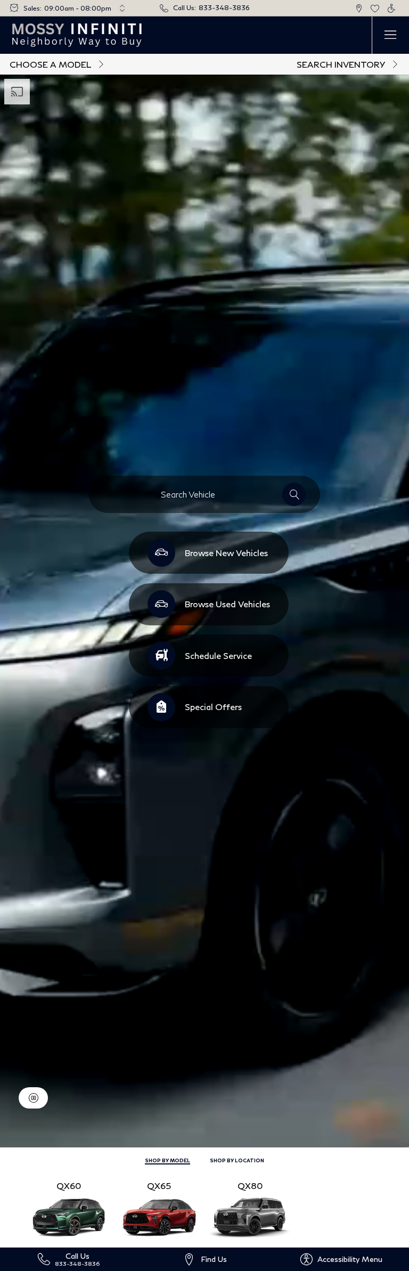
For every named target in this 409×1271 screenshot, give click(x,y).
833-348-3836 (224, 8)
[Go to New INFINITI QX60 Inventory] (68, 1208)
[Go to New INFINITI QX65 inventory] (159, 1208)
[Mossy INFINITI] (77, 35)
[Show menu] (390, 35)
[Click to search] (294, 494)
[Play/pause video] (33, 1098)
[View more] (122, 8)
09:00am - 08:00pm (77, 8)
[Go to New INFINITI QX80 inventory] (249, 1208)
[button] (358, 8)
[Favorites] (375, 8)
